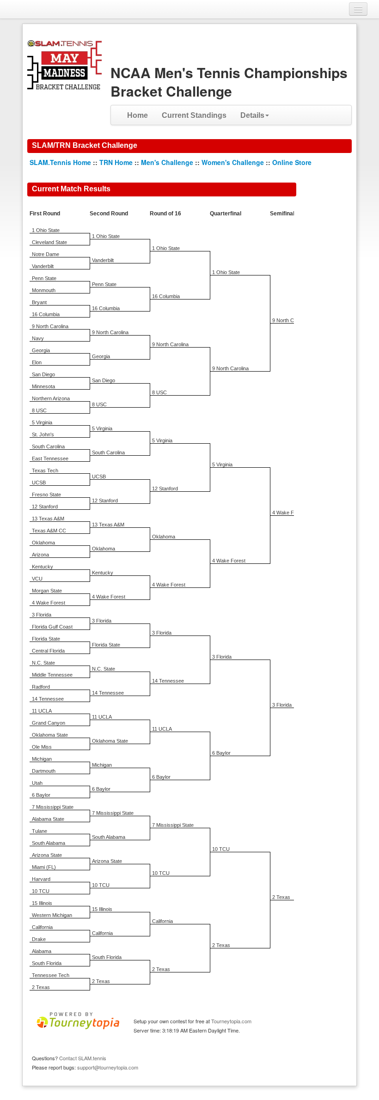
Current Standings (194, 115)
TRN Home (116, 162)
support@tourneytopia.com (107, 1067)
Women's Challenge (233, 162)
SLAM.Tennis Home (60, 162)
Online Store (292, 162)
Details (252, 115)
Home (137, 115)
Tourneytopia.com (231, 1021)
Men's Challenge (167, 162)
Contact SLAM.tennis (82, 1058)
